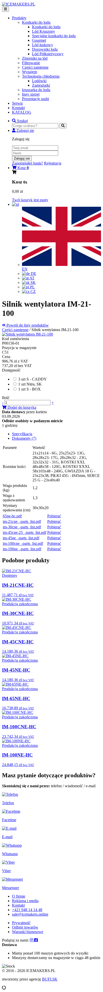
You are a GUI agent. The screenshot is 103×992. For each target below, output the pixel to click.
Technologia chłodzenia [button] (41, 76)
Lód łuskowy (42, 45)
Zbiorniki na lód (35, 58)
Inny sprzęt (31, 94)
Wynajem (29, 72)
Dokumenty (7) (24, 438)
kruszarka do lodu (36, 90)
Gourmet (39, 40)
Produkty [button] (19, 18)
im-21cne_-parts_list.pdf (22, 521)
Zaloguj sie (22, 158)
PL (32, 287)
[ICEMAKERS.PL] (18, 4)
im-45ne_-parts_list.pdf (21, 538)
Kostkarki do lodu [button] (36, 22)
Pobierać (54, 516)
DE (33, 273)
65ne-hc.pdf (12, 516)
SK (33, 282)
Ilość (6, 398)
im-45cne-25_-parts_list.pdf (24, 532)
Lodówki (39, 81)
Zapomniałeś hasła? (27, 163)
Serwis (17, 103)
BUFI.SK (50, 979)
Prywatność (21, 923)
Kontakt (18, 108)
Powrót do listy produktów (27, 325)
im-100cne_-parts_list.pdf (23, 543)
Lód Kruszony (43, 31)
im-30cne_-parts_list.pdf (22, 527)
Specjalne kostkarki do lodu (54, 36)
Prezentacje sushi (35, 99)
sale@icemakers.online (30, 914)
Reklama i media (25, 901)
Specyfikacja (22, 434)
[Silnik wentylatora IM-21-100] (27, 334)
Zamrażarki (41, 85)
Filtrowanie (31, 63)
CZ (33, 291)
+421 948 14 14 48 (27, 910)
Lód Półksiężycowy (48, 54)
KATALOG (21, 112)
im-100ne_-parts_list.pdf (22, 549)
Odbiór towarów (25, 927)
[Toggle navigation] (5, 9)
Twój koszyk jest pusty (30, 200)
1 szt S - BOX (29, 389)
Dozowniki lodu (45, 49)
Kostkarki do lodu (46, 27)
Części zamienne (35, 67)
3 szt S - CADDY (32, 379)
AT (31, 278)
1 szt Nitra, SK (30, 384)
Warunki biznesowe (27, 932)
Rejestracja (52, 163)
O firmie (18, 896)
